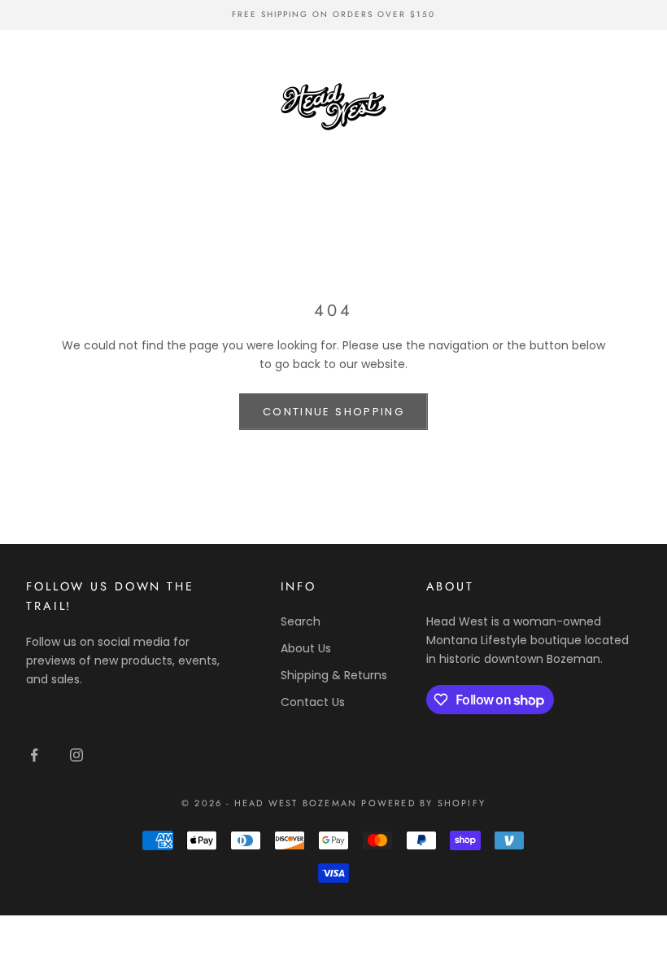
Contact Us (313, 702)
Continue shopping (333, 411)
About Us (306, 648)
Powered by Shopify (423, 803)
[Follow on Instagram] (76, 755)
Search (300, 621)
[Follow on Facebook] (34, 755)
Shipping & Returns (334, 675)
